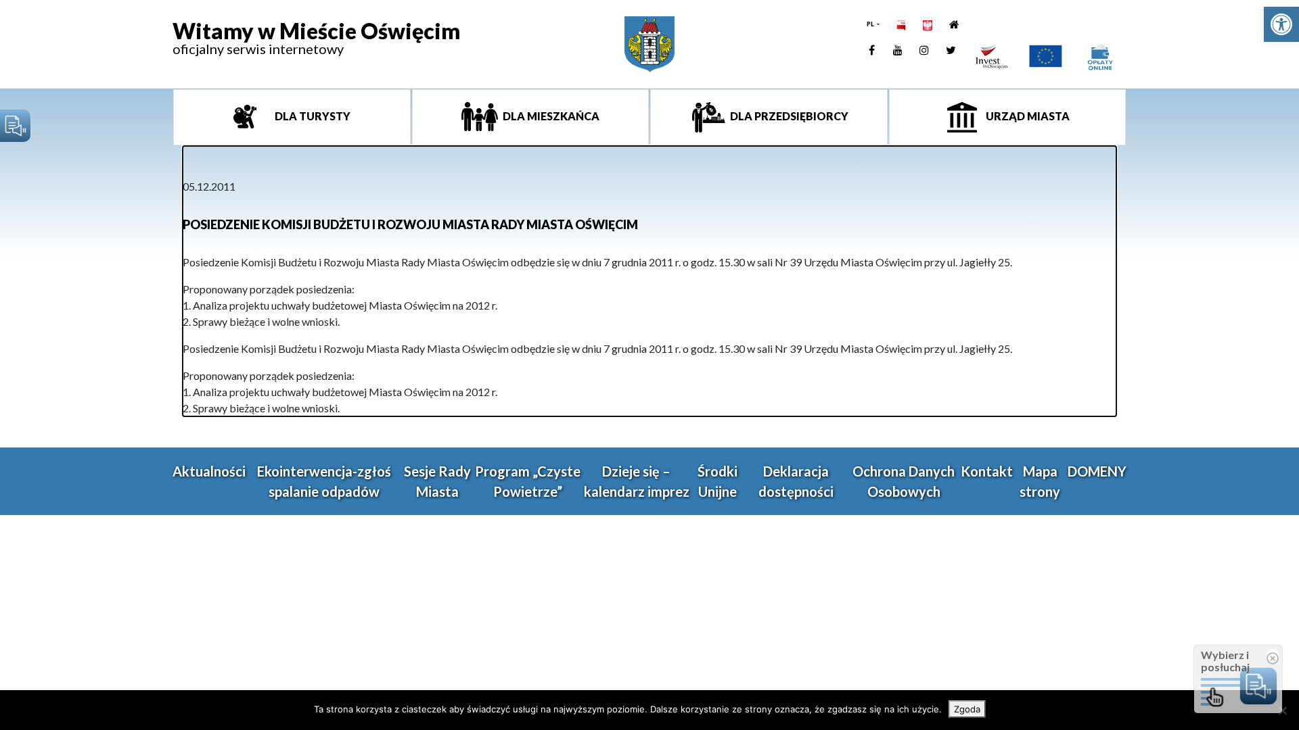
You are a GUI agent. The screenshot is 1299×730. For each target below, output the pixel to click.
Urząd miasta (1027, 116)
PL (871, 24)
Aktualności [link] (209, 471)
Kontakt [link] (987, 471)
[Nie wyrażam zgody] (1282, 710)
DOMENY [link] (1097, 471)
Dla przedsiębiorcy (788, 116)
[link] (1281, 24)
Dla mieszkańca (550, 116)
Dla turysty (311, 116)
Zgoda (967, 709)
